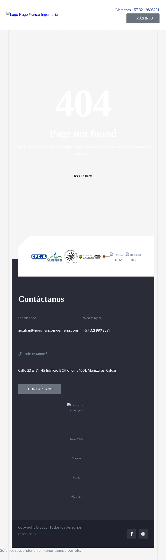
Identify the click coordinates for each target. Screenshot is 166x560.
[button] (143, 18)
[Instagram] (143, 534)
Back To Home (83, 175)
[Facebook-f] (131, 534)
